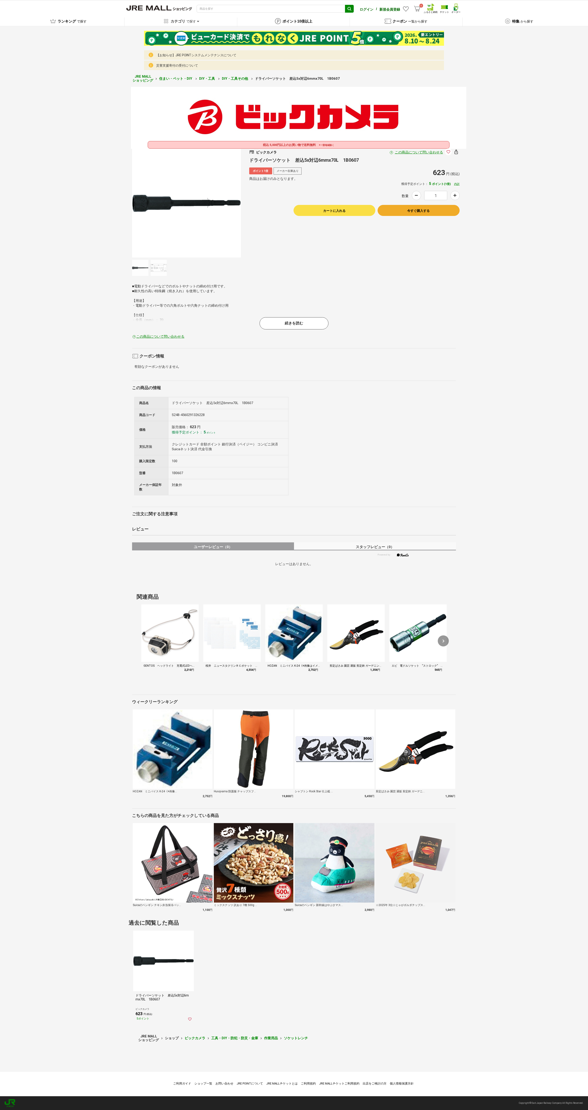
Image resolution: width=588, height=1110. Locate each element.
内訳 (457, 184)
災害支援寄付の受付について (177, 65)
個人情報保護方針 (402, 1083)
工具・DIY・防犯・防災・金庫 (234, 1038)
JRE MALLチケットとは (282, 1083)
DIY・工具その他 (235, 78)
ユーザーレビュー (213, 547)
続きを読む (294, 323)
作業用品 (271, 1038)
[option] (186, 203)
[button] (443, 641)
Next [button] (206, 203)
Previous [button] (167, 203)
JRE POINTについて (250, 1083)
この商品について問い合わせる (419, 152)
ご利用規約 (308, 1083)
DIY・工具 (207, 78)
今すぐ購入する (418, 210)
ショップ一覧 (203, 1083)
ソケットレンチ (296, 1038)
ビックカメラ (195, 1038)
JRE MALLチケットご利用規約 (339, 1083)
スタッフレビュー (375, 547)
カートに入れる (334, 210)
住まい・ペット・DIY (176, 78)
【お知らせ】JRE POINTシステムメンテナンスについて (196, 55)
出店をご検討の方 (375, 1083)
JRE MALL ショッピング (143, 78)
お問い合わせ (224, 1083)
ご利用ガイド (182, 1083)
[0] (417, 9)
